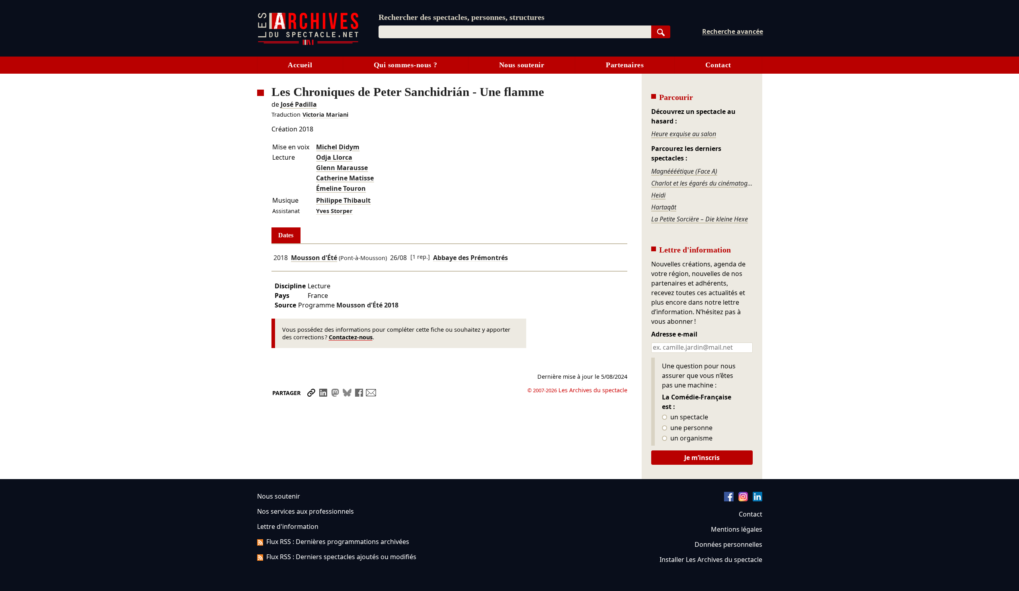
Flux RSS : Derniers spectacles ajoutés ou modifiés (341, 556)
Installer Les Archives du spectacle (711, 559)
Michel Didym (337, 147)
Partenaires (625, 65)
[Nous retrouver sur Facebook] (729, 499)
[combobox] (515, 31)
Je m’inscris (702, 457)
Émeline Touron (341, 188)
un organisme (691, 438)
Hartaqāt (663, 207)
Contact (718, 65)
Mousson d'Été (314, 257)
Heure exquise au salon (683, 133)
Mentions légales (736, 529)
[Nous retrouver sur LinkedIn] (757, 499)
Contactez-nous (351, 337)
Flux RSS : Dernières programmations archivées (337, 541)
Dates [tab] (285, 235)
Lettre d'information (287, 526)
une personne (691, 428)
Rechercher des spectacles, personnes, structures (462, 17)
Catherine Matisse (345, 178)
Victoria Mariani (325, 114)
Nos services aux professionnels (305, 511)
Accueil (300, 65)
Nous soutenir (522, 65)
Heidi (658, 195)
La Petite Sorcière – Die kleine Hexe (699, 219)
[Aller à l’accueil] (308, 43)
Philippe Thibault (343, 200)
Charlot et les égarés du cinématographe (701, 183)
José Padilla (299, 104)
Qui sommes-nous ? (405, 65)
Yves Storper (334, 211)
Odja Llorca (334, 157)
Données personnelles (728, 544)
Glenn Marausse (342, 167)
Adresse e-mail (674, 334)
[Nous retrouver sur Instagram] (743, 499)
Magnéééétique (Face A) (684, 171)
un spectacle (688, 417)
